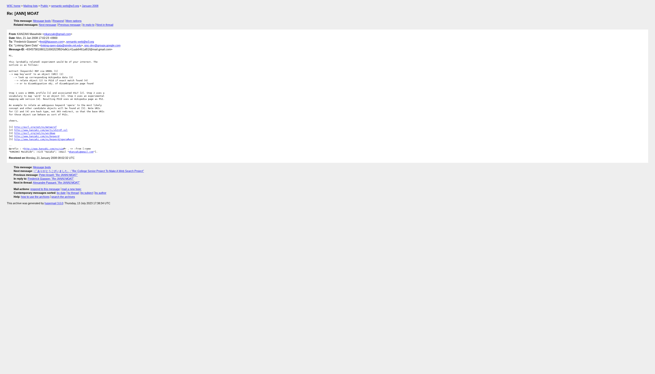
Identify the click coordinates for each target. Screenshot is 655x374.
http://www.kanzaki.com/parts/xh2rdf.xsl (41, 130)
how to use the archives (35, 196)
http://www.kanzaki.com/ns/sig (43, 148)
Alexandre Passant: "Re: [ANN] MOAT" (56, 182)
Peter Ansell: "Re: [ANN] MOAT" (58, 175)
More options (74, 20)
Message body (42, 20)
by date (61, 192)
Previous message (69, 24)
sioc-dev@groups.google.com (102, 45)
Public (44, 5)
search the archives (63, 196)
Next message (47, 24)
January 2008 (90, 5)
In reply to (88, 24)
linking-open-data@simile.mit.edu (61, 45)
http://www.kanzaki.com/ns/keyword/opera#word (44, 139)
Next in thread (104, 24)
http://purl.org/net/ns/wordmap (34, 133)
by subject (87, 192)
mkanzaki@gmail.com (57, 34)
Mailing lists (30, 5)
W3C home (13, 5)
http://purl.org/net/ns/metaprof (35, 127)
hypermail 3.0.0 (54, 203)
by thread (73, 192)
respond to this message (45, 189)
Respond (58, 20)
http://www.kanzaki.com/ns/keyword (36, 136)
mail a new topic (71, 189)
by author (100, 192)
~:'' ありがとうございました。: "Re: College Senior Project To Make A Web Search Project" (88, 171)
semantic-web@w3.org (65, 5)
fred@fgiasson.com (51, 41)
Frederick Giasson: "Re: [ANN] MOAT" (51, 178)
